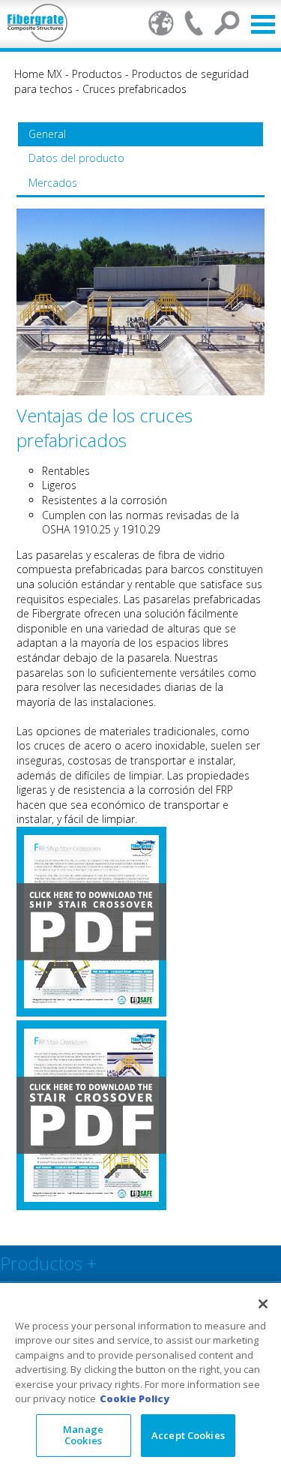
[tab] (140, 134)
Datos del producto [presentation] (76, 158)
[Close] (263, 1303)
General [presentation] (47, 134)
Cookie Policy (134, 1398)
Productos (97, 74)
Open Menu (263, 24)
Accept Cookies (188, 1435)
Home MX (38, 74)
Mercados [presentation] (52, 183)
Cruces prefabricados (134, 89)
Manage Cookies (83, 1435)
